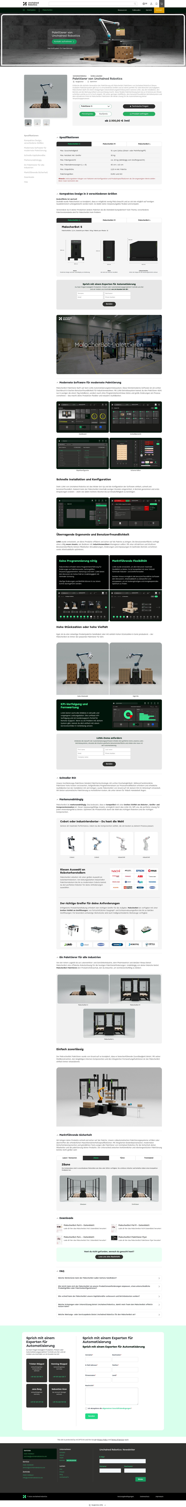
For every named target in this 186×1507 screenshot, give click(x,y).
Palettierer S (86, 106)
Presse (62, 1472)
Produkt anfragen (140, 114)
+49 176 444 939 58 (59, 1402)
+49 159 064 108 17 (59, 1377)
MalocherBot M (109, 144)
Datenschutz (144, 1497)
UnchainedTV (64, 1477)
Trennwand (148, 1158)
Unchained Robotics (79, 76)
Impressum (159, 1497)
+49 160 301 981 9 (37, 1377)
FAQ (61, 1469)
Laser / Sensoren (70, 1158)
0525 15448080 (28, 1465)
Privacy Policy (102, 1440)
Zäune (95, 1158)
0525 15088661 (29, 1454)
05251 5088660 (28, 1475)
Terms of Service (117, 1440)
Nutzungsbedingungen (126, 1497)
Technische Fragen (140, 106)
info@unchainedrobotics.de (33, 1478)
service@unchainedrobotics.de (34, 1468)
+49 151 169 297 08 (36, 1402)
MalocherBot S (74, 144)
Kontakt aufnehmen (63, 41)
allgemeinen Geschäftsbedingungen (116, 1408)
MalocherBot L (144, 144)
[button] (95, 114)
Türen (122, 1158)
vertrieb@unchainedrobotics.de (35, 1457)
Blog (61, 1475)
